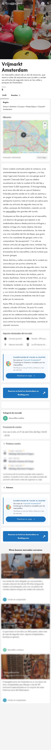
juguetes (22, 288)
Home (5, 106)
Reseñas (15, 95)
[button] (25, 137)
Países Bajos (31, 106)
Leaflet (24, 152)
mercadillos (11, 211)
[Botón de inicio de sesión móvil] (42, 3)
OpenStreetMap (34, 152)
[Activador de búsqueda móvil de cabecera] (48, 3)
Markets (13, 106)
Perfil (4, 95)
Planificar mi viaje (24, 376)
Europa (21, 106)
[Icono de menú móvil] (3, 3)
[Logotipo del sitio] (14, 3)
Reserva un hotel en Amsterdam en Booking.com (23, 393)
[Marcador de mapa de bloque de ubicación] (23, 134)
